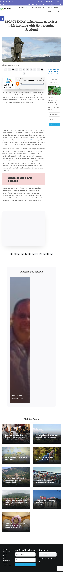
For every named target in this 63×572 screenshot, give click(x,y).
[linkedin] (0, 4)
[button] (2, 18)
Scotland (34, 140)
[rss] (3, 4)
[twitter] (3, 1)
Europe (50, 69)
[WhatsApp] (24, 70)
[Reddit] (17, 70)
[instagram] (6, 1)
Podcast (55, 74)
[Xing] (42, 70)
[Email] (24, 73)
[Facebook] (6, 70)
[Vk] (38, 70)
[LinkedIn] (20, 70)
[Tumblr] (31, 70)
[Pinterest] (35, 70)
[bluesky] (9, 1)
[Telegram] (27, 70)
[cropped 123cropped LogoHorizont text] (5, 8)
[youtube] (12, 1)
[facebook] (0, 1)
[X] (9, 70)
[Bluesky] (13, 70)
